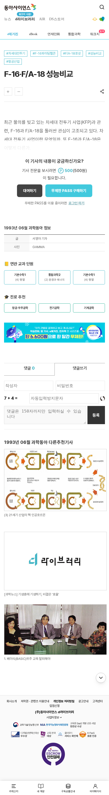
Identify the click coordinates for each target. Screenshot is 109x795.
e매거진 (12, 34)
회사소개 (12, 701)
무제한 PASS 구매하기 (68, 190)
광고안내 (83, 701)
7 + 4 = (10, 398)
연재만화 (53, 34)
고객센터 (98, 701)
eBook (33, 34)
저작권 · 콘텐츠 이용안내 (35, 701)
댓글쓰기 (80, 368)
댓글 (29, 368)
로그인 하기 (76, 203)
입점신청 (54, 706)
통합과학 (74, 34)
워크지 (94, 34)
